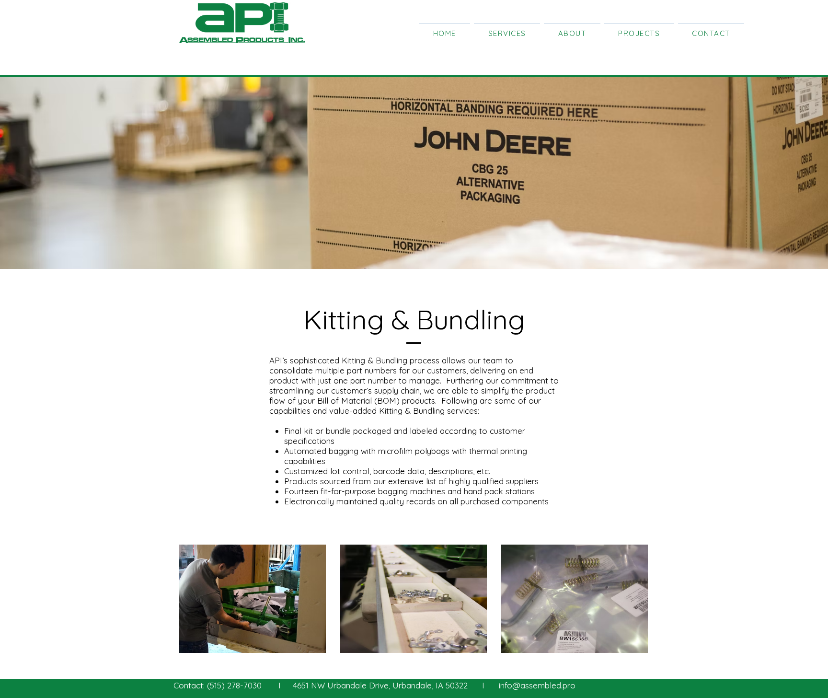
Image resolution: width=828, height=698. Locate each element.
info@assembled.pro (537, 685)
